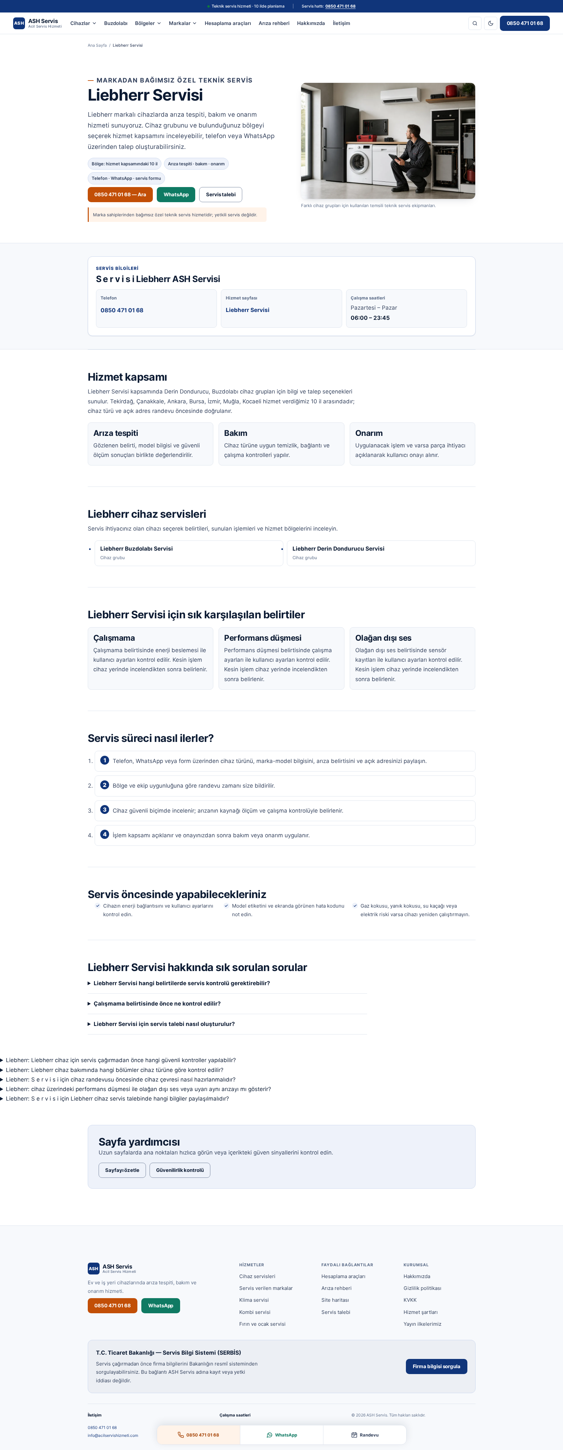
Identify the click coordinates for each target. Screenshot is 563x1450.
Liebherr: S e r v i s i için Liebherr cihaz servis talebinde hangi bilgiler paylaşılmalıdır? (117, 1098)
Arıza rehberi (274, 23)
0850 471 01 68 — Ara (120, 194)
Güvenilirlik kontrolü (179, 1170)
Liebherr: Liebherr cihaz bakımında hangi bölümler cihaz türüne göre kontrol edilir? (114, 1070)
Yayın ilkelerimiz (422, 1324)
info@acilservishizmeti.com (113, 1435)
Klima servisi (254, 1300)
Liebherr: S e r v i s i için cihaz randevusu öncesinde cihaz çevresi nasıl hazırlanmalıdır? (121, 1079)
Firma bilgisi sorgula (436, 1366)
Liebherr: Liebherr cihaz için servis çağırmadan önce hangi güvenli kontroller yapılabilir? (121, 1060)
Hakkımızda (311, 23)
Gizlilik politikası (422, 1288)
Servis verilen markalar (266, 1288)
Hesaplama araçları (228, 23)
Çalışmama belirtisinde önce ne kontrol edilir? (157, 1003)
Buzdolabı (116, 23)
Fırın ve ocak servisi (262, 1324)
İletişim (341, 23)
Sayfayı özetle (122, 1170)
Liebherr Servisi (248, 310)
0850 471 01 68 (340, 6)
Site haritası (335, 1300)
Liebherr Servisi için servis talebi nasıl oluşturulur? (164, 1024)
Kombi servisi (254, 1312)
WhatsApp (176, 194)
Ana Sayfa (97, 45)
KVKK (410, 1300)
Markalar (180, 23)
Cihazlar (80, 23)
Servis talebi (221, 194)
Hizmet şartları (421, 1312)
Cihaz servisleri (257, 1276)
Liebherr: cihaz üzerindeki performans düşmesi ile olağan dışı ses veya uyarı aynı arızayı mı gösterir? (138, 1089)
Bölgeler (145, 23)
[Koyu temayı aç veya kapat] (490, 23)
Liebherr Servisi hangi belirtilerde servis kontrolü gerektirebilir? (182, 983)
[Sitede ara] (474, 23)
